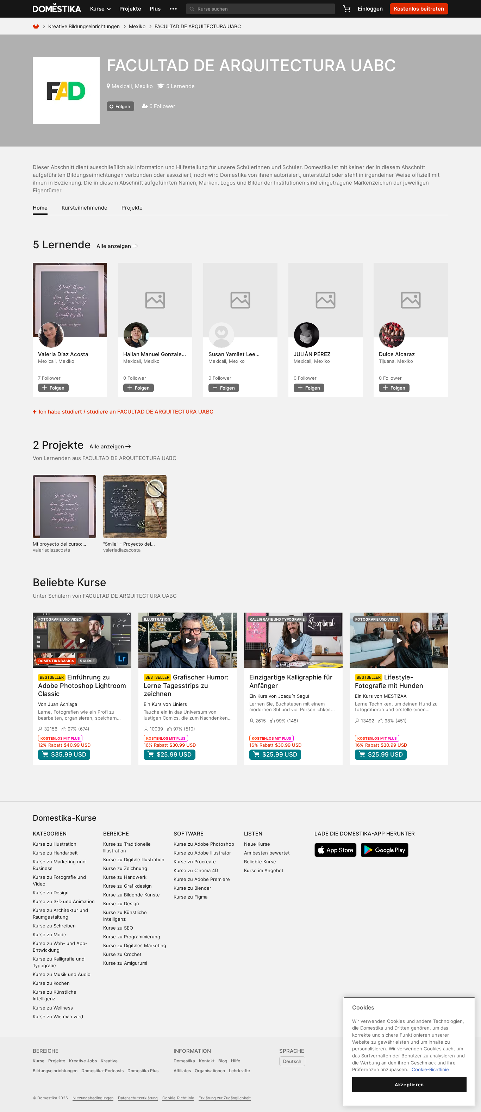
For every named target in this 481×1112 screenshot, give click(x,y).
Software (189, 833)
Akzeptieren (409, 1084)
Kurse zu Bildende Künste (131, 894)
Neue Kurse (257, 844)
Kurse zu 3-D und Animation (64, 901)
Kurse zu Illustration (54, 844)
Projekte (130, 8)
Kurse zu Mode (49, 934)
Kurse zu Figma (190, 897)
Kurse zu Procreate (195, 861)
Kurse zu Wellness (53, 1008)
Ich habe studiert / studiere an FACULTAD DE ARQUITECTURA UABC (125, 411)
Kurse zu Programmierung (131, 936)
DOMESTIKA (57, 9)
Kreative (109, 1060)
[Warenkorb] (346, 9)
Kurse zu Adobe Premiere (202, 879)
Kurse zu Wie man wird (58, 1016)
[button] (173, 9)
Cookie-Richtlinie (178, 1097)
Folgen (122, 106)
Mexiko (137, 26)
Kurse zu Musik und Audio (61, 974)
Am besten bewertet (267, 853)
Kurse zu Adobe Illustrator (202, 853)
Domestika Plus (142, 1070)
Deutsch (292, 1061)
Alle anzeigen (114, 246)
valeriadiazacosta (51, 550)
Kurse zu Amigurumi (125, 963)
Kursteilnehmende (84, 207)
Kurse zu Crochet (122, 954)
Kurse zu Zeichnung (125, 868)
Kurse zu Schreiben (54, 925)
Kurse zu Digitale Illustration (133, 859)
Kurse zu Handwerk (124, 877)
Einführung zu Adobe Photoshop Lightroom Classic (82, 685)
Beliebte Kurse (260, 861)
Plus (155, 8)
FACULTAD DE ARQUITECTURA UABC (251, 65)
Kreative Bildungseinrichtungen (84, 26)
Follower (49, 378)
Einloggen (370, 8)
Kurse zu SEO (118, 928)
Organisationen (210, 1070)
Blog (222, 1060)
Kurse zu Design (51, 892)
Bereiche (116, 833)
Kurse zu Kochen (51, 983)
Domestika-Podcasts (102, 1070)
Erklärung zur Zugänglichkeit (225, 1097)
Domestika (184, 1060)
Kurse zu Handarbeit (55, 853)
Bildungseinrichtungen (55, 1070)
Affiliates (182, 1070)
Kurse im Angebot (263, 870)
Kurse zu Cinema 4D (196, 870)
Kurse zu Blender (192, 888)
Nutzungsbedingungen (93, 1097)
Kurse (38, 1060)
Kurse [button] (98, 8)
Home (40, 207)
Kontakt (206, 1060)
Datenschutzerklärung (138, 1097)
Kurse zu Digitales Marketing (134, 945)
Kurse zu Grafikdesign (127, 886)
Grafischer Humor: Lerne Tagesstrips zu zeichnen (186, 685)
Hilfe (235, 1060)
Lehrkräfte (239, 1070)
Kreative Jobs (83, 1060)
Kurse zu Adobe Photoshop (204, 844)
